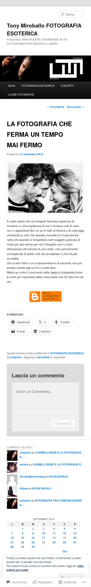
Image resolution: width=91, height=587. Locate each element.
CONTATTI (67, 85)
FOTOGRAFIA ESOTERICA (38, 85)
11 (54, 533)
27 (74, 542)
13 (74, 533)
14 (12, 538)
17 (43, 538)
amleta (24, 464)
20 (74, 538)
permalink (43, 357)
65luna (24, 488)
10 (43, 533)
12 (64, 533)
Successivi (75, 107)
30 (33, 547)
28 (12, 547)
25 (54, 542)
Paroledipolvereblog (32, 476)
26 (64, 542)
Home (11, 85)
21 (12, 542)
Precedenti (55, 107)
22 (22, 542)
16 (33, 538)
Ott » (65, 551)
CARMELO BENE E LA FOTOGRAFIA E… (58, 464)
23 (33, 542)
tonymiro (17, 357)
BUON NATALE (58, 476)
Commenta (63, 423)
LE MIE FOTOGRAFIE (21, 94)
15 (22, 538)
